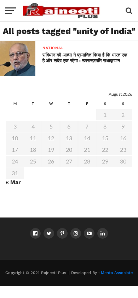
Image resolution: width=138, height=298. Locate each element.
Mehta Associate (117, 272)
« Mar (13, 182)
